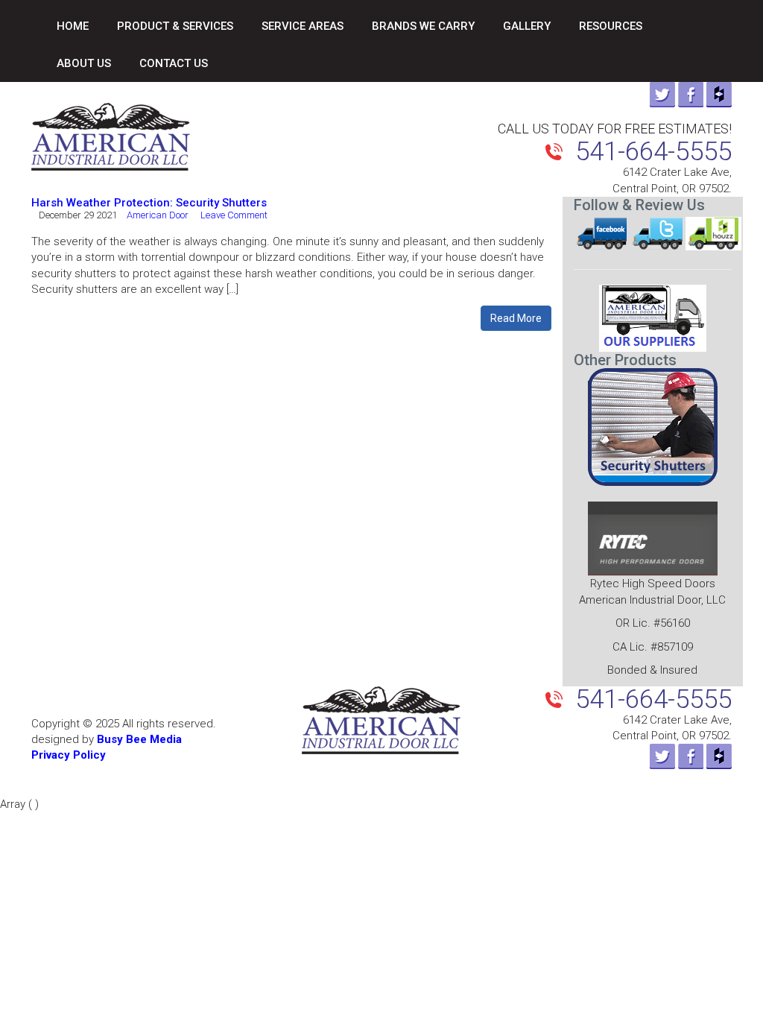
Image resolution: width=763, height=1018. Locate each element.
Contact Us (173, 63)
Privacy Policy (68, 755)
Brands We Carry (423, 26)
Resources (610, 26)
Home (73, 26)
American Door (158, 215)
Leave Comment (233, 215)
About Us (84, 63)
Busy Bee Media (139, 739)
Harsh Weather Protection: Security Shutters (149, 202)
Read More (516, 318)
